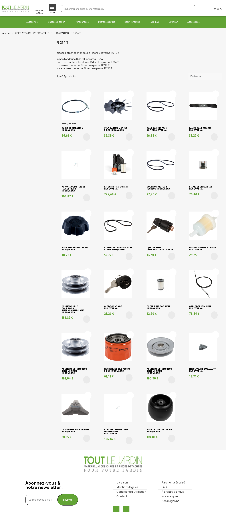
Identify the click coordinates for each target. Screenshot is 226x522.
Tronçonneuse (82, 21)
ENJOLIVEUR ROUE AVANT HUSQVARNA (202, 369)
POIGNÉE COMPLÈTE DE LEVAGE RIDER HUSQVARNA (73, 188)
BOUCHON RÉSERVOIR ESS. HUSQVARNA (75, 248)
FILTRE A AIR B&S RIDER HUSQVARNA (159, 307)
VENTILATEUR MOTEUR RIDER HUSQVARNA (115, 129)
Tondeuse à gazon (56, 21)
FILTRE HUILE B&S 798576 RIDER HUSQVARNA (117, 369)
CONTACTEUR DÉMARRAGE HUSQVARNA (160, 248)
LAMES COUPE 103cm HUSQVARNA (200, 129)
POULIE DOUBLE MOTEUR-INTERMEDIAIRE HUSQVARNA (74, 370)
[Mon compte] (202, 8)
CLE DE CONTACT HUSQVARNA (113, 307)
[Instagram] (126, 509)
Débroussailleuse (106, 21)
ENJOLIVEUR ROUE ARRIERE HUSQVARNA (75, 430)
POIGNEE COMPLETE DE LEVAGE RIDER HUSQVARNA (116, 431)
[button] (86, 137)
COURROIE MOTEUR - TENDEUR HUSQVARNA (158, 187)
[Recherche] (191, 8)
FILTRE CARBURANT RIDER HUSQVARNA (202, 248)
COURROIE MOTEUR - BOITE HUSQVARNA (158, 129)
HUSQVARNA (69, 123)
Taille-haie (154, 21)
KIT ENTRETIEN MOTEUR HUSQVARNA (116, 187)
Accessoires (193, 21)
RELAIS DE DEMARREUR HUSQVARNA (200, 187)
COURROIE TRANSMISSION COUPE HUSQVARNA (118, 248)
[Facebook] (116, 509)
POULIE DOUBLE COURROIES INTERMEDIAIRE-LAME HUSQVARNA (72, 309)
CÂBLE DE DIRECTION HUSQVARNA (72, 129)
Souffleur (173, 21)
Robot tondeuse (132, 21)
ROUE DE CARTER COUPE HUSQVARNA (159, 430)
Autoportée (32, 21)
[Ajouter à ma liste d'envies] (87, 94)
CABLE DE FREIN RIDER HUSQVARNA (200, 307)
